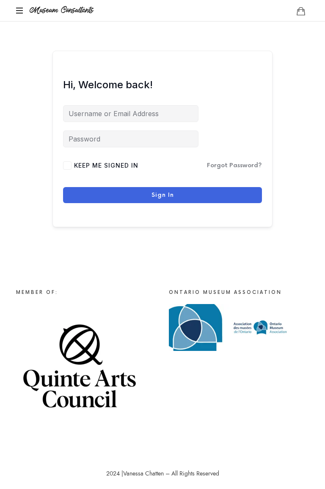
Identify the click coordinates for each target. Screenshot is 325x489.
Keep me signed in (106, 165)
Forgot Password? (234, 165)
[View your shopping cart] (301, 11)
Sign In (162, 194)
